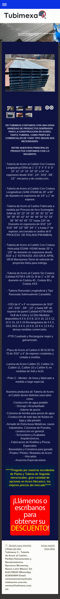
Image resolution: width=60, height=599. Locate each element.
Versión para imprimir (19, 545)
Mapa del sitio (13, 548)
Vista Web (49, 548)
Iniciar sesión (48, 545)
